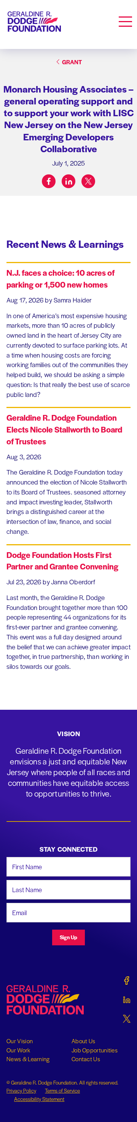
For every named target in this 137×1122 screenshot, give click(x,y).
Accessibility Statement (39, 1098)
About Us (83, 1041)
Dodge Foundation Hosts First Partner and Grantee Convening (62, 560)
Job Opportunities (95, 1050)
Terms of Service (62, 1090)
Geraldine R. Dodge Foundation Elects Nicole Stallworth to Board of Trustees (64, 429)
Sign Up (68, 937)
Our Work (18, 1050)
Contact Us (86, 1059)
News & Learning (28, 1059)
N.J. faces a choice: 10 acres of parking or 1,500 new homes (60, 278)
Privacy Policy (21, 1090)
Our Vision (19, 1041)
